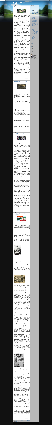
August (32, 10)
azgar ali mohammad (35, 54)
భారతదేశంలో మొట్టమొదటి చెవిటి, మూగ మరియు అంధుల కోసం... (35, 18)
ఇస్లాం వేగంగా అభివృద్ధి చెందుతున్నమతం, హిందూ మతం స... (35, 24)
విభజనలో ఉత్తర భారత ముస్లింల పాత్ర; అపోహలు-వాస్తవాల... (34, 17)
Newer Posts (15, 420)
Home (22, 420)
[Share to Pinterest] (27, 78)
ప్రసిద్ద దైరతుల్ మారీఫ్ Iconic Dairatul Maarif (18, 6)
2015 (31, 50)
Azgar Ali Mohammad (17, 2)
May (32, 40)
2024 (31, 44)
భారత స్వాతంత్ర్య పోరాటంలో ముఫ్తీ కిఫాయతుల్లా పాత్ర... (34, 21)
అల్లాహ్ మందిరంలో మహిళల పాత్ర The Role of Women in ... (35, 37)
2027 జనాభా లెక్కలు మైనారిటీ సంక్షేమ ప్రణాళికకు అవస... (34, 28)
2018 (31, 48)
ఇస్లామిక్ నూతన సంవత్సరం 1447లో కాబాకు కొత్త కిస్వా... (34, 13)
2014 (31, 51)
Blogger (29, 423)
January (32, 43)
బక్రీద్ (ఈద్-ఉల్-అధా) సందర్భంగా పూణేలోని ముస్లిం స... (34, 30)
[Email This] (25, 78)
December (33, 7)
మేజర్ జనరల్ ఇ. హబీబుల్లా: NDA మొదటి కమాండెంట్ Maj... (35, 25)
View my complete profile (33, 59)
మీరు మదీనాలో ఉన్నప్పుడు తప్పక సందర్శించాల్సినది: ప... (34, 20)
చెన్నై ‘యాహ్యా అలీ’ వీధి (33, 22)
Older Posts (28, 420)
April (32, 41)
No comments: (23, 78)
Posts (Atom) (17, 421)
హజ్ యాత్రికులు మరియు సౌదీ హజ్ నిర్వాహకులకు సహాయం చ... (34, 39)
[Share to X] (26, 78)
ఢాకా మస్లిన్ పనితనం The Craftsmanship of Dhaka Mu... (34, 19)
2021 (31, 46)
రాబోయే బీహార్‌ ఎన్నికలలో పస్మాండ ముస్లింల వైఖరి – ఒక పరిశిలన (20, 133)
